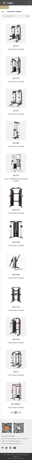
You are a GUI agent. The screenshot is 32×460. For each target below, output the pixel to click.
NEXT (19, 412)
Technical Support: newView (15, 458)
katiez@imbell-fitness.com (13, 443)
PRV (12, 412)
